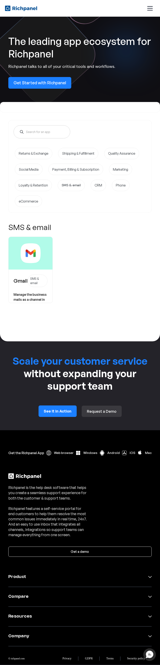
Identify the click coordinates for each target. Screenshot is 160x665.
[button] (150, 8)
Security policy (136, 658)
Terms (110, 658)
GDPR (89, 658)
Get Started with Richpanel (40, 82)
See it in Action (57, 411)
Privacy (66, 658)
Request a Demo (101, 411)
